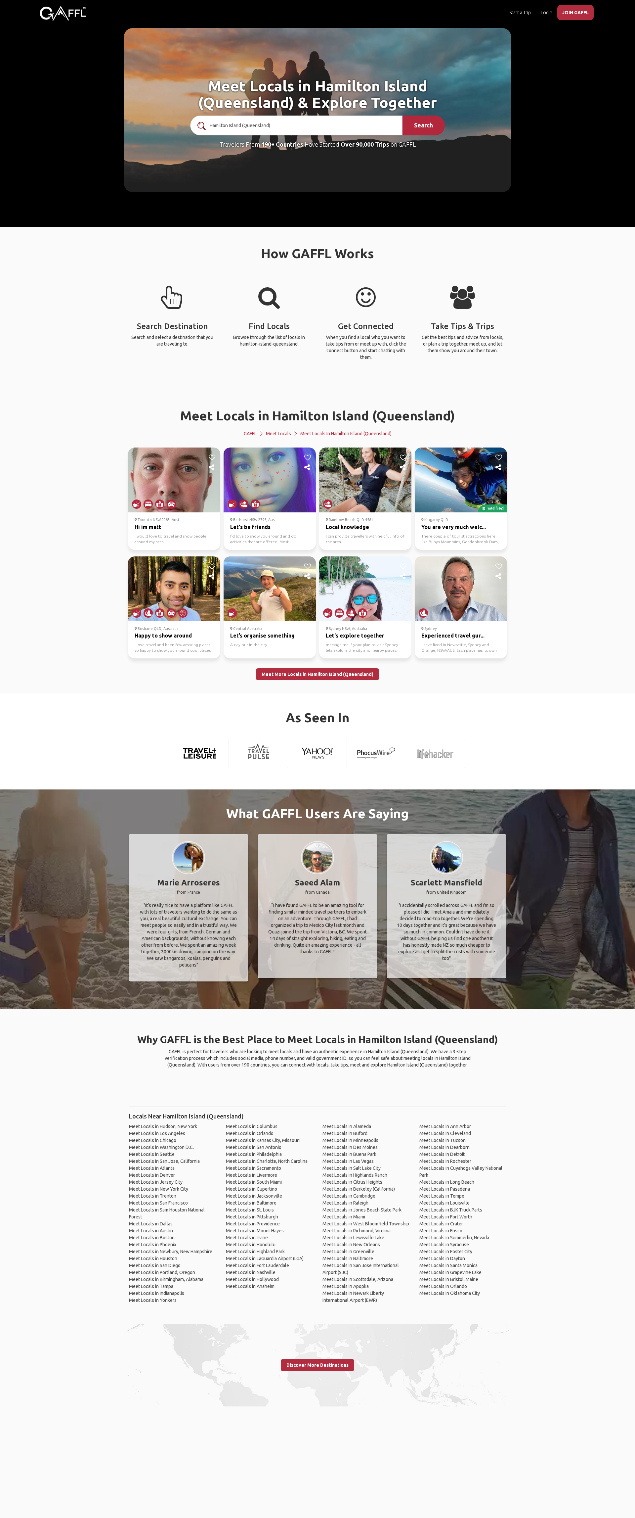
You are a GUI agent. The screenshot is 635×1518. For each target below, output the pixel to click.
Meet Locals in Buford (344, 1133)
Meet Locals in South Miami (254, 1182)
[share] (212, 467)
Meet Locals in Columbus (251, 1126)
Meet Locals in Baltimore (251, 1203)
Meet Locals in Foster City (445, 1251)
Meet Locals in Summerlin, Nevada (454, 1237)
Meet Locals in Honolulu (250, 1244)
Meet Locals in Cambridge (348, 1196)
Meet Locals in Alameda (346, 1126)
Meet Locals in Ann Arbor (445, 1126)
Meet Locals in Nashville (250, 1272)
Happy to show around (163, 636)
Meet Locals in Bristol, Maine (448, 1279)
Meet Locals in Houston (153, 1258)
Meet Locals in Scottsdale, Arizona (357, 1279)
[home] (63, 13)
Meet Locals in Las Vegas (348, 1161)
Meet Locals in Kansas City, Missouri (263, 1140)
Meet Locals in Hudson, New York (163, 1126)
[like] (212, 457)
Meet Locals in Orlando (250, 1133)
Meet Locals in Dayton (442, 1258)
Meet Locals (278, 433)
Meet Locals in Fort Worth (445, 1216)
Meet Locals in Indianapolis (156, 1293)
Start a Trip (520, 12)
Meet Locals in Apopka (345, 1286)
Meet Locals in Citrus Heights (352, 1182)
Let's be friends (250, 527)
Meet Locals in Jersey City (156, 1182)
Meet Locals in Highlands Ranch (354, 1175)
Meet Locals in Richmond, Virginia (356, 1230)
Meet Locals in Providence (253, 1223)
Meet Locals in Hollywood (252, 1279)
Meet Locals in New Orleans (351, 1244)
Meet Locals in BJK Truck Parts (450, 1209)
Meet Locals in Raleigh (345, 1203)
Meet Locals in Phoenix (152, 1244)
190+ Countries (282, 144)
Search (423, 125)
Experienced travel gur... (453, 636)
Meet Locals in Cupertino (251, 1189)
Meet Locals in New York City (158, 1189)
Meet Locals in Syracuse (444, 1244)
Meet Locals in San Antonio (253, 1147)
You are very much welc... (453, 527)
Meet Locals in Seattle (152, 1154)
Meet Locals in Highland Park (255, 1251)
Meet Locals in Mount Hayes (255, 1230)
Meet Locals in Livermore (251, 1175)
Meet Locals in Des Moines (350, 1147)
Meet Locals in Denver (152, 1175)
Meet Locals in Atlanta (152, 1168)
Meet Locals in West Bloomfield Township (365, 1223)
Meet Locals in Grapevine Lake (450, 1272)
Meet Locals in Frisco (440, 1230)
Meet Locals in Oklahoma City (449, 1293)
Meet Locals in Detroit (442, 1154)
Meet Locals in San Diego (155, 1265)
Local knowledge (347, 527)
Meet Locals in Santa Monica (448, 1265)
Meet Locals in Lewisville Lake (353, 1237)
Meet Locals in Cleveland (445, 1133)
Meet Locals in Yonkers (153, 1300)
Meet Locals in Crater (441, 1223)
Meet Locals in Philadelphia (254, 1154)
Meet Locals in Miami (343, 1216)
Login (546, 12)
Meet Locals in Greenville (348, 1251)
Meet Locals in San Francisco (158, 1203)
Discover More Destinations (317, 1365)
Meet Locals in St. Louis (250, 1209)
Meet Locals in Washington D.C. (161, 1147)
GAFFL (250, 433)
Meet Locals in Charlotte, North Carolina (267, 1161)
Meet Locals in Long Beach (446, 1182)
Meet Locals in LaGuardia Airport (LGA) (265, 1258)
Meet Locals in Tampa (151, 1286)
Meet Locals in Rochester (445, 1161)
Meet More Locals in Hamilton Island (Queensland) (317, 674)
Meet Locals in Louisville (444, 1203)
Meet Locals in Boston (152, 1237)
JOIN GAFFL (575, 12)
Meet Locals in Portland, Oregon (162, 1272)
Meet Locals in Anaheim (250, 1286)
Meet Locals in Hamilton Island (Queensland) (317, 415)
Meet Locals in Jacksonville (254, 1196)
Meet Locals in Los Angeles (157, 1133)
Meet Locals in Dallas (151, 1223)
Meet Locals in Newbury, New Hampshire (170, 1251)
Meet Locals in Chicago (152, 1140)
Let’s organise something (262, 636)
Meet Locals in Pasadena (444, 1189)
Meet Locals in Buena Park (349, 1154)
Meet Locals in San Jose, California (164, 1161)
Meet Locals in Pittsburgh (252, 1216)
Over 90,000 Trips (365, 144)
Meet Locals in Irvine (247, 1237)
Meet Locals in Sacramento (253, 1168)
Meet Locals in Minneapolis (350, 1140)
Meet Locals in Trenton (152, 1196)
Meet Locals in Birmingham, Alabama (166, 1279)
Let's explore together (355, 636)
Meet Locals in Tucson (442, 1140)
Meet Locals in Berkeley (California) (358, 1189)
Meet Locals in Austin (151, 1230)
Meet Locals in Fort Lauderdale (257, 1265)
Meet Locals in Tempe (441, 1196)
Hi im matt (148, 527)
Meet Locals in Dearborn (444, 1147)
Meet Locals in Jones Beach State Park (362, 1209)
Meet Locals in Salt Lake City (351, 1168)
